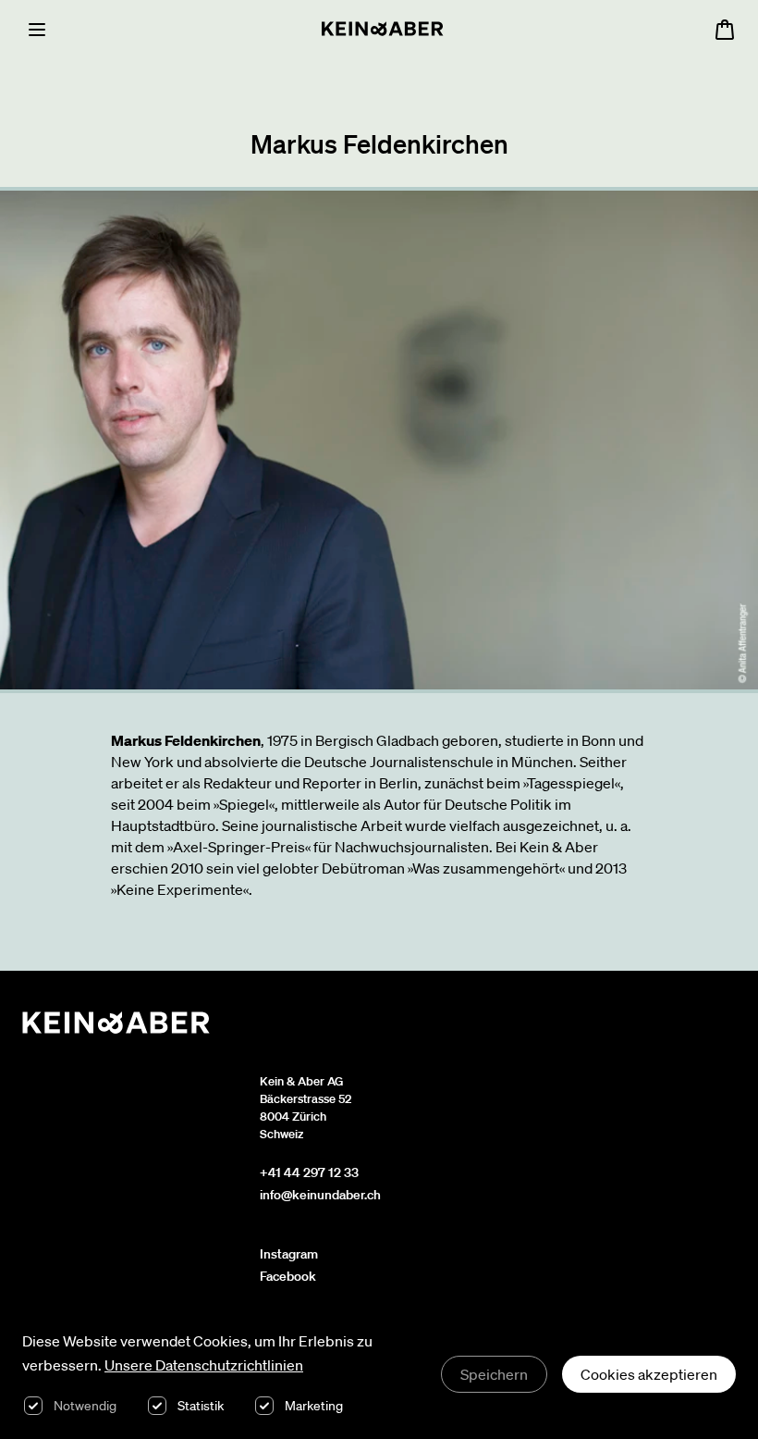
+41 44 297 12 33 (309, 1172)
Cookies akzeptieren (649, 1374)
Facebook (288, 1276)
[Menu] (37, 29)
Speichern (494, 1374)
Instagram (289, 1254)
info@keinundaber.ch (320, 1194)
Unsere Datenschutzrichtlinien (203, 1365)
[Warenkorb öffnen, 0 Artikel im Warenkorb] (725, 30)
